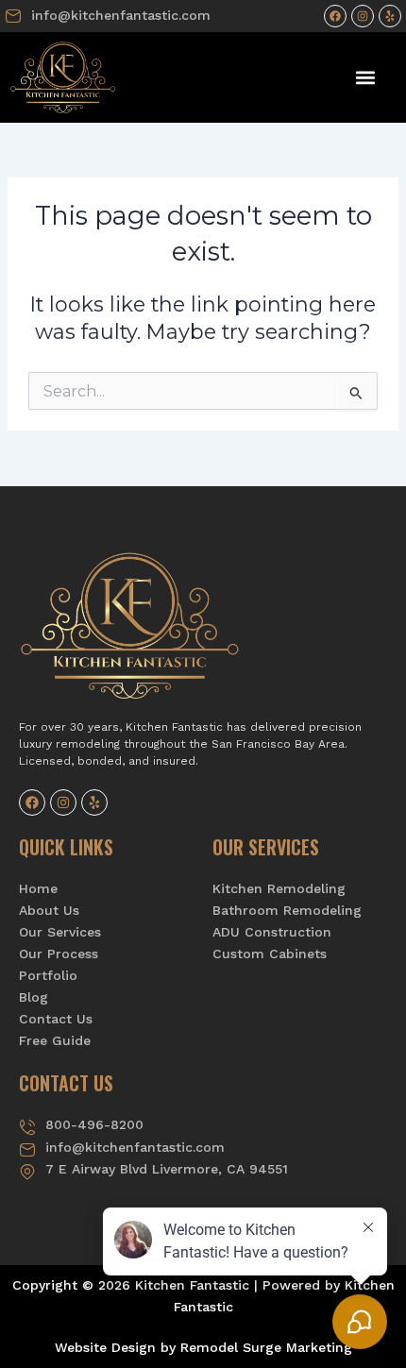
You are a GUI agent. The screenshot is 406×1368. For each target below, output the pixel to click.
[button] (365, 77)
